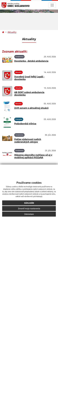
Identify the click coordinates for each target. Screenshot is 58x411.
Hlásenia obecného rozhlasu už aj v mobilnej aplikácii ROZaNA (33, 156)
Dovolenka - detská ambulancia (31, 60)
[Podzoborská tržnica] (7, 122)
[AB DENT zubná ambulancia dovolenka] (7, 91)
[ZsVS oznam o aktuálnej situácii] (7, 107)
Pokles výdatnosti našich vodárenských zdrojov (27, 140)
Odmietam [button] (29, 214)
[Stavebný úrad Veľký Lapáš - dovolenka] (7, 75)
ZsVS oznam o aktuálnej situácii (31, 107)
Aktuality (12, 32)
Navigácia (8, 5)
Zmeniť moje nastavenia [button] (29, 208)
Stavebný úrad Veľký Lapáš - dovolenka (29, 78)
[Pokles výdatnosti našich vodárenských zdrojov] (7, 138)
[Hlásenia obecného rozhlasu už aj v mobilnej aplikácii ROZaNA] (7, 154)
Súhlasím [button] (29, 203)
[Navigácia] (52, 5)
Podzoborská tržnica (25, 123)
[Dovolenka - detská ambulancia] (7, 60)
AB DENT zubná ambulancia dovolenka (29, 93)
